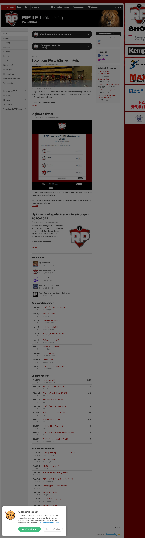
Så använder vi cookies (49, 523)
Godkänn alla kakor (29, 529)
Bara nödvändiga (53, 529)
